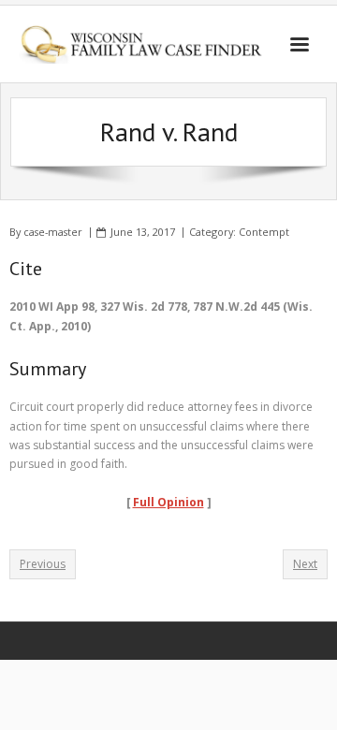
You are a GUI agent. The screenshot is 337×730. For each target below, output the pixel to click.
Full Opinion (168, 502)
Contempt (264, 232)
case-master (52, 232)
